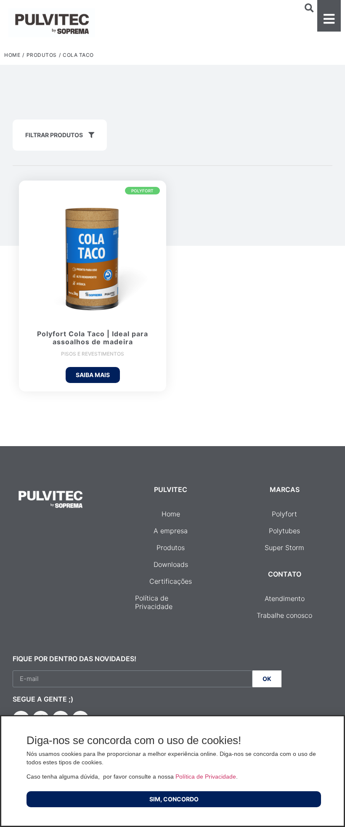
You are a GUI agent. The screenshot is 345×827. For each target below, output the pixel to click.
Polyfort (284, 514)
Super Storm (284, 547)
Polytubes (284, 531)
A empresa (171, 531)
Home (12, 55)
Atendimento (285, 598)
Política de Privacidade (153, 602)
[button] (329, 16)
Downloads (171, 564)
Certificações (170, 581)
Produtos (42, 55)
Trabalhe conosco (284, 615)
